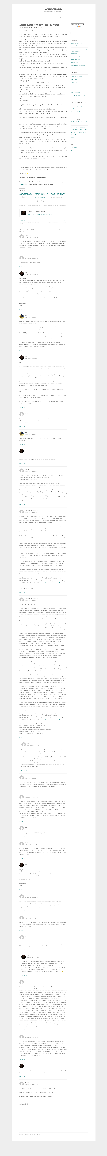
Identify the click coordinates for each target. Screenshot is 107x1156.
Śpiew (61, 17)
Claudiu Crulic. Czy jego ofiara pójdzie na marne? (25, 193)
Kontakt (56, 17)
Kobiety (50, 17)
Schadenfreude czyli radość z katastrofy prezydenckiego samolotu (31, 222)
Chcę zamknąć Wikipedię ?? (78, 65)
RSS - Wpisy (74, 147)
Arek (31, 30)
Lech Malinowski (75, 111)
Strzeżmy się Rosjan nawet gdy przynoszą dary (57, 221)
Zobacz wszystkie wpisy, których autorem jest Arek (41, 214)
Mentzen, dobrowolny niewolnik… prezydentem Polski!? (78, 135)
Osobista (45, 205)
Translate (82, 26)
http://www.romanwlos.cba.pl (52, 583)
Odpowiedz (22, 251)
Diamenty (43, 17)
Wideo (66, 17)
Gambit (27, 469)
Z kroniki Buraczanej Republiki (57, 205)
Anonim (27, 257)
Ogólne (72, 85)
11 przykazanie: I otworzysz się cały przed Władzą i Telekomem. (79, 51)
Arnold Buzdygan (53, 9)
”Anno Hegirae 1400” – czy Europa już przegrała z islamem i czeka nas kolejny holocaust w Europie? (41, 196)
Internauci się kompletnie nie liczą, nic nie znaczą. (58, 193)
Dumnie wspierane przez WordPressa (29, 1134)
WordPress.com (45, 1135)
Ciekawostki (74, 79)
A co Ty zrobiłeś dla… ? (76, 76)
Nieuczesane (74, 82)
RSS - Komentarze (75, 151)
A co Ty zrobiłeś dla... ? (35, 205)
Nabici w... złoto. (75, 62)
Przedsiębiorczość (75, 92)
